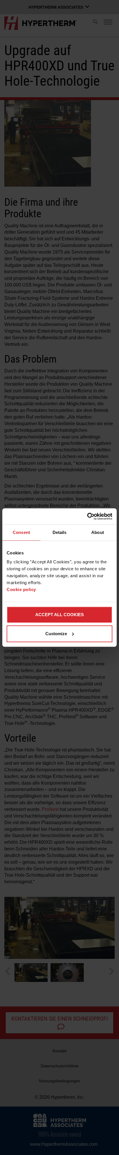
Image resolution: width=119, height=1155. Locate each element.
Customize (56, 633)
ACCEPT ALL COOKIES (59, 614)
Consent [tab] (21, 532)
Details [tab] (60, 532)
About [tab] (97, 532)
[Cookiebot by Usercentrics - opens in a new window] (87, 516)
